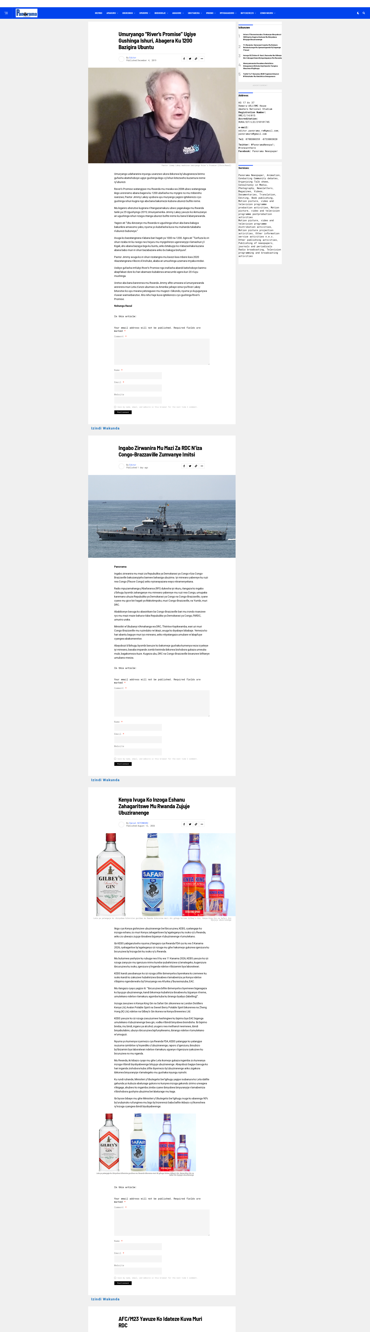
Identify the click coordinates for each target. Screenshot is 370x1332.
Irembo (98, 13)
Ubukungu (127, 13)
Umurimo (143, 13)
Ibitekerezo (247, 13)
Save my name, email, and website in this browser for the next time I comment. (158, 407)
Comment (120, 336)
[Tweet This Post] (190, 58)
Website (119, 394)
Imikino (209, 13)
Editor (132, 57)
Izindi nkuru (266, 13)
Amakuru (111, 13)
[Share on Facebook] (184, 58)
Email (119, 382)
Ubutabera (194, 13)
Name (118, 370)
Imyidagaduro (227, 13)
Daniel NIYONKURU (138, 823)
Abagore (176, 13)
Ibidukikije (160, 13)
